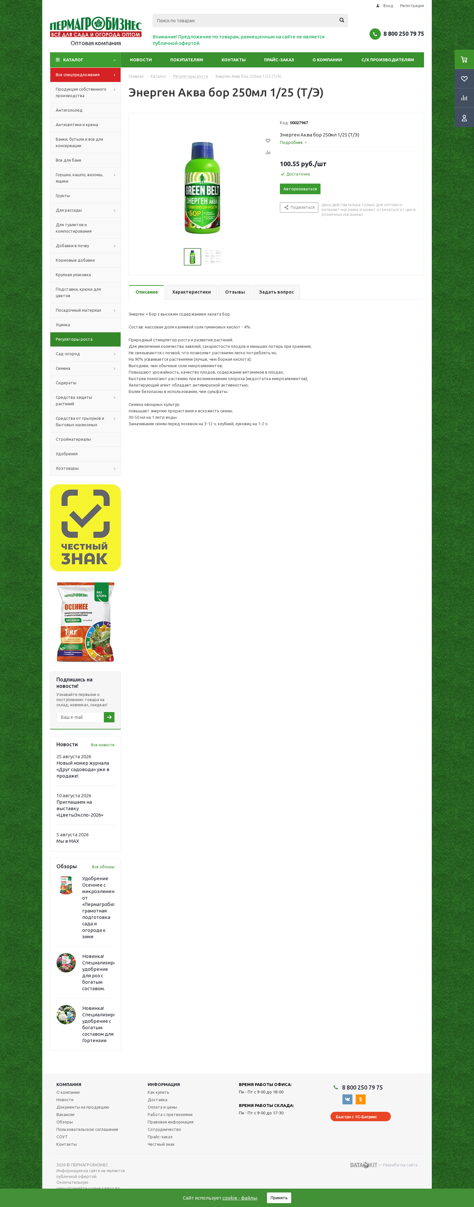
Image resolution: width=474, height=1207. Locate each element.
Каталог (73, 59)
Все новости (102, 745)
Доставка (157, 1099)
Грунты (63, 195)
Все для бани (68, 160)
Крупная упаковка (73, 274)
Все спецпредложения (78, 74)
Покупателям (186, 59)
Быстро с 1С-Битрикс (356, 1117)
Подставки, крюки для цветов (78, 292)
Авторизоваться (300, 188)
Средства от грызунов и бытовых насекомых (80, 421)
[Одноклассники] (361, 1099)
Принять (279, 1197)
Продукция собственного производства (81, 92)
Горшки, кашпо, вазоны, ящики (79, 177)
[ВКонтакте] (347, 1099)
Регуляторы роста (74, 339)
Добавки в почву (72, 245)
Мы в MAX (67, 841)
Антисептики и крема (77, 124)
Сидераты (66, 382)
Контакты (234, 59)
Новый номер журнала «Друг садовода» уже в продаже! (82, 769)
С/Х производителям (387, 59)
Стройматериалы (73, 439)
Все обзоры (103, 867)
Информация (164, 1084)
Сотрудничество (164, 1129)
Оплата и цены (162, 1107)
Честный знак (161, 1144)
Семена (63, 368)
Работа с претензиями (170, 1114)
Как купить (158, 1092)
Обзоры (64, 1122)
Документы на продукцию (82, 1107)
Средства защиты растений (74, 400)
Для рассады (69, 210)
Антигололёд (69, 110)
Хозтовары (67, 468)
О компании (327, 59)
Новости (141, 59)
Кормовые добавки (75, 260)
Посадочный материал (78, 310)
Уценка (63, 324)
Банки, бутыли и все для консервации (79, 142)
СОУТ (62, 1136)
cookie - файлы (239, 1198)
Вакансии (65, 1114)
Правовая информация (170, 1122)
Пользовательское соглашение (87, 1129)
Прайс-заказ (279, 59)
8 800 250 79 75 (403, 33)
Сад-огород (68, 353)
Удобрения (67, 453)
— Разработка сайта (397, 1165)
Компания (68, 1084)
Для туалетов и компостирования (74, 227)
